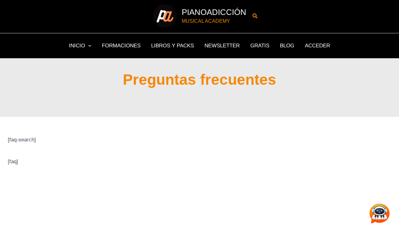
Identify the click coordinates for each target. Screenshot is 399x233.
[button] (255, 16)
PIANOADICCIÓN (214, 12)
